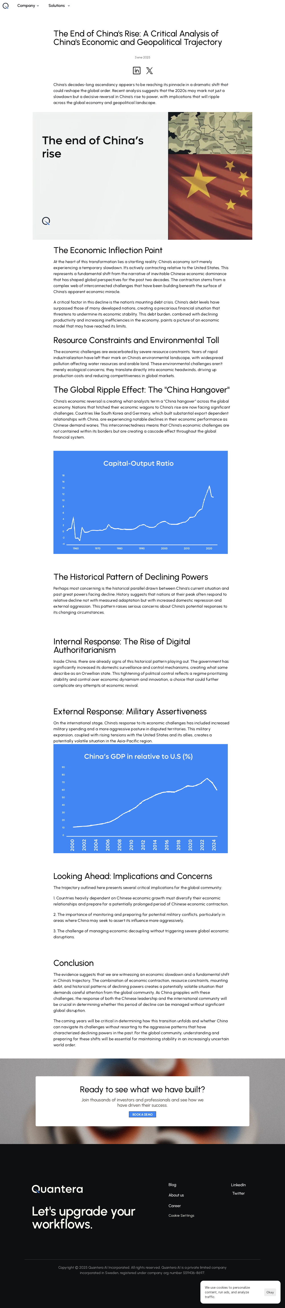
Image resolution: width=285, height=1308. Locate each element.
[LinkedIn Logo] (136, 71)
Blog (172, 1184)
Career (175, 1205)
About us (176, 1195)
